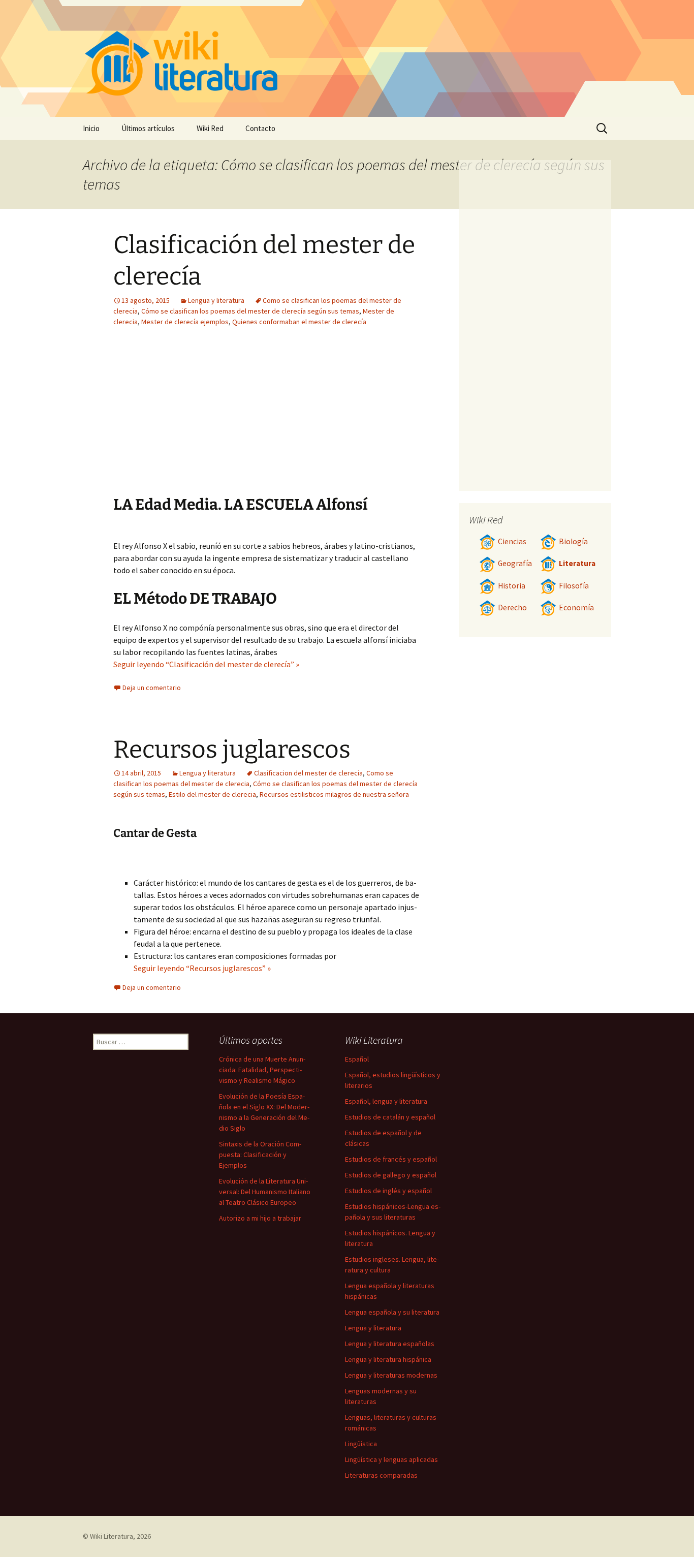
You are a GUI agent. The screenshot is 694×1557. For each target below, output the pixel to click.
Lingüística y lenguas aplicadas (391, 1459)
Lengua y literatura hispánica (388, 1359)
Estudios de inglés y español (388, 1190)
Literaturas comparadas (381, 1475)
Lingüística (361, 1443)
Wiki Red (210, 128)
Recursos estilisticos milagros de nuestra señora (334, 794)
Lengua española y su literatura (392, 1312)
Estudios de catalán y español (390, 1117)
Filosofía (574, 585)
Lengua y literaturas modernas (391, 1375)
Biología (573, 541)
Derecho (512, 607)
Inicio (91, 128)
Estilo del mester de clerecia (212, 794)
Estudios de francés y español (391, 1159)
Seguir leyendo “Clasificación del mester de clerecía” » (206, 664)
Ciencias (512, 541)
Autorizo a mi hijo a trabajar (260, 1218)
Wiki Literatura (111, 1536)
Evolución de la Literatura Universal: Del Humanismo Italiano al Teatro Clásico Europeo (264, 1191)
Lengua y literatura (216, 300)
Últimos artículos (148, 128)
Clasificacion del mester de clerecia (308, 772)
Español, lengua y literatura (386, 1101)
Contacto (260, 128)
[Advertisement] (329, 419)
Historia (511, 585)
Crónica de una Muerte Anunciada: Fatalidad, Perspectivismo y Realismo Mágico (262, 1069)
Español (357, 1059)
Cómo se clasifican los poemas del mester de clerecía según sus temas (250, 311)
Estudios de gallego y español (390, 1174)
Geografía (515, 563)
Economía (576, 607)
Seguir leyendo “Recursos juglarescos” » (202, 968)
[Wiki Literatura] (347, 58)
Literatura (577, 563)
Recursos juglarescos (232, 749)
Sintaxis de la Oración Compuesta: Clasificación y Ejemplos (260, 1154)
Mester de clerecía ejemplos (185, 321)
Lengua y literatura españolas (389, 1343)
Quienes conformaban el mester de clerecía (299, 321)
